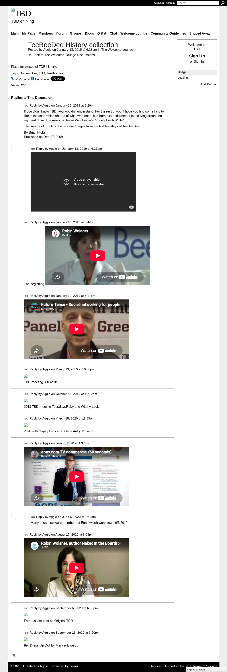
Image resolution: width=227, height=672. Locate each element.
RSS (14, 656)
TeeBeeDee (55, 73)
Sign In (170, 3)
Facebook (42, 79)
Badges (155, 666)
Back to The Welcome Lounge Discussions (63, 55)
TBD (42, 73)
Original (25, 73)
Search (223, 3)
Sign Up (159, 3)
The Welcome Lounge (117, 49)
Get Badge (208, 84)
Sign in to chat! (196, 669)
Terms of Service (205, 666)
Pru (34, 73)
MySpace (22, 79)
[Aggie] (18, 53)
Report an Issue (176, 666)
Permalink (26, 106)
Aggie (47, 49)
